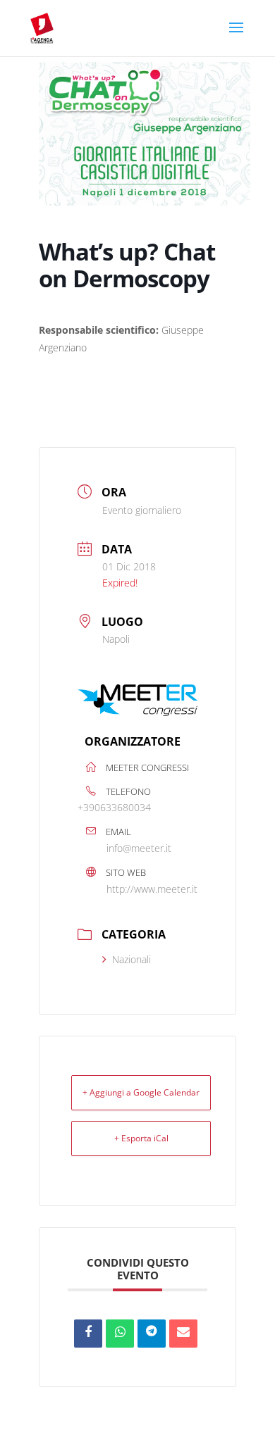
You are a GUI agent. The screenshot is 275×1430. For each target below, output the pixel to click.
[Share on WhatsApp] (120, 1333)
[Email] (183, 1333)
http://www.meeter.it (151, 889)
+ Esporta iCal (141, 1138)
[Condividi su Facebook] (88, 1333)
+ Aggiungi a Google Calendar (141, 1092)
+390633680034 (114, 807)
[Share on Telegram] (152, 1333)
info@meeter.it (138, 848)
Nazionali (131, 959)
